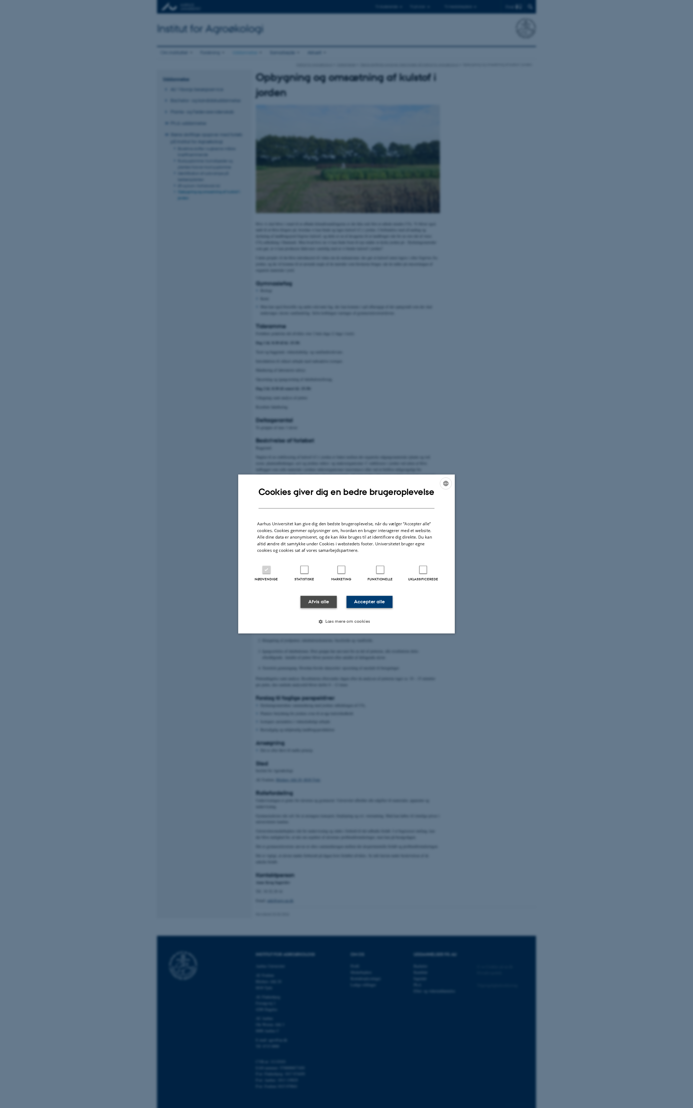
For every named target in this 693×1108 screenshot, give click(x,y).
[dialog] (346, 553)
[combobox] (446, 483)
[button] (346, 621)
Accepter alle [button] (369, 602)
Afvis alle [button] (318, 602)
